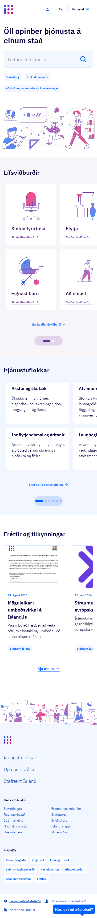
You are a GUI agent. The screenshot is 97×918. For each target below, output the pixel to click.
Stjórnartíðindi (14, 820)
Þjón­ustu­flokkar (20, 757)
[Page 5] (57, 501)
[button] (47, 9)
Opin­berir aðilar (20, 769)
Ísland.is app (60, 826)
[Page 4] (53, 501)
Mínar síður (59, 832)
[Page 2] (53, 341)
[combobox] (48, 59)
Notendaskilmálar (22, 910)
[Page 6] (61, 501)
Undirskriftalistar (16, 826)
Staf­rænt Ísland (20, 781)
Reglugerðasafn (15, 814)
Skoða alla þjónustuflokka (46, 484)
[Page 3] (49, 501)
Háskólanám (13, 832)
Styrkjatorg (59, 820)
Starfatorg (58, 814)
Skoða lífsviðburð (22, 237)
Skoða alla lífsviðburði (46, 324)
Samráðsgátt (13, 809)
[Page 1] (46, 341)
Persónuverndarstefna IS (69, 901)
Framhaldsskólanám (66, 809)
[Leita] (83, 59)
